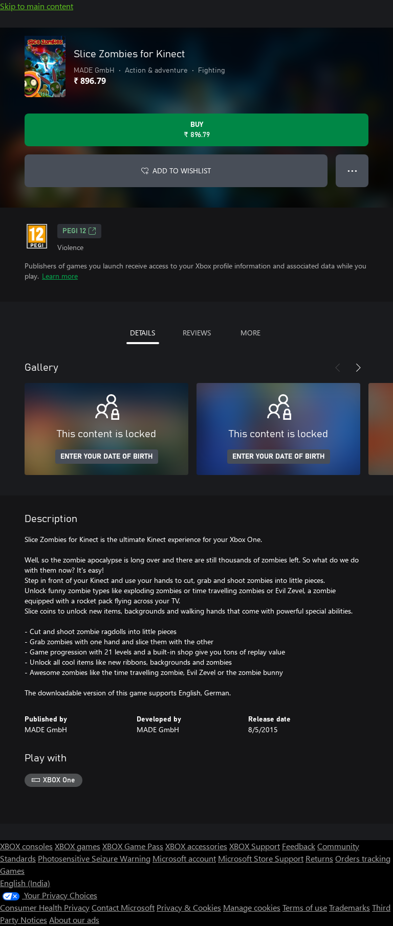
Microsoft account (184, 858)
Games (12, 870)
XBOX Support (254, 846)
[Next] (358, 367)
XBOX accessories (196, 846)
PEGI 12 (74, 231)
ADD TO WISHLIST (181, 170)
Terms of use (304, 907)
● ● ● (352, 170)
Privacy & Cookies (189, 907)
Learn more (60, 276)
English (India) (25, 882)
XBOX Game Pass (132, 846)
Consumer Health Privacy (45, 907)
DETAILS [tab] (142, 332)
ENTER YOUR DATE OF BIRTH (106, 456)
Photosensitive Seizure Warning (94, 858)
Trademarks (349, 907)
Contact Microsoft (123, 907)
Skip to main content (36, 6)
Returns (319, 858)
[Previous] (338, 367)
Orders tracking (362, 858)
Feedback (298, 846)
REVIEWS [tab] (197, 332)
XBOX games (77, 846)
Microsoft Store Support (260, 858)
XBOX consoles (26, 846)
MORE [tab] (250, 332)
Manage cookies (251, 907)
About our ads (74, 919)
